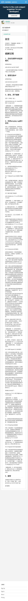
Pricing (3, 597)
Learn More (14, 15)
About (2, 594)
